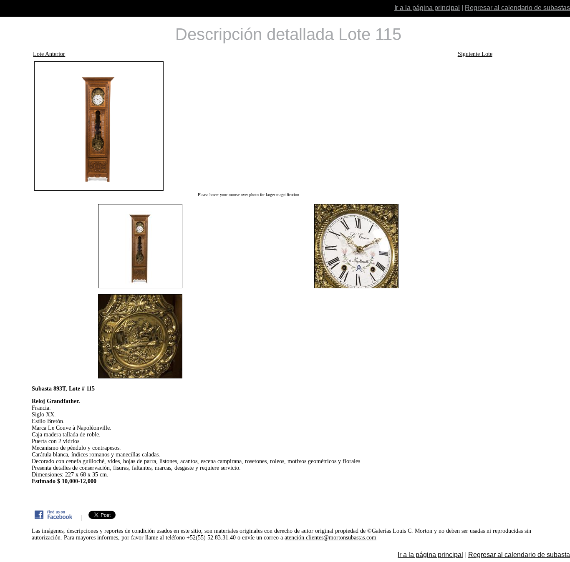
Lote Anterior (49, 54)
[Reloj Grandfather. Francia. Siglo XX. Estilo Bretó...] (248, 126)
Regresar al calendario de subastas (517, 7)
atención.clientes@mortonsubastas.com (330, 537)
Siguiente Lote (475, 54)
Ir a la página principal (427, 7)
